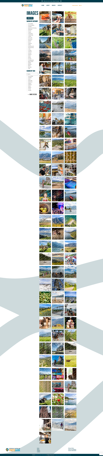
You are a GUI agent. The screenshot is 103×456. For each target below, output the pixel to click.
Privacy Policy (71, 448)
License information (72, 450)
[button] (32, 94)
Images (54, 5)
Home (43, 5)
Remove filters (30, 18)
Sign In (80, 5)
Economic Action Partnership (40, 454)
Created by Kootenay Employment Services (63, 454)
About (48, 5)
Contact (60, 5)
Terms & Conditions (72, 449)
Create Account (75, 5)
